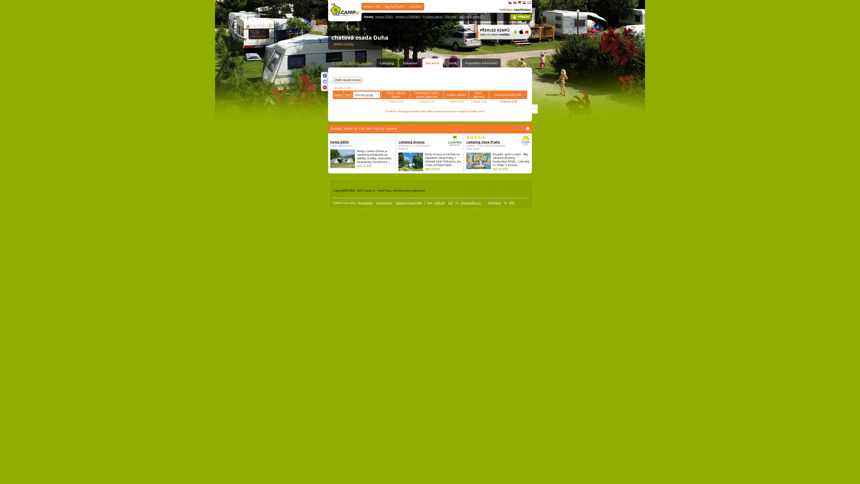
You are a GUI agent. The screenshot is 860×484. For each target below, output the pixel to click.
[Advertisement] (550, 134)
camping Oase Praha (483, 142)
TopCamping (384, 203)
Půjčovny (450, 17)
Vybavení (410, 63)
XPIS (511, 203)
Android (439, 203)
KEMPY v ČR (372, 6)
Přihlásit (523, 17)
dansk (529, 2)
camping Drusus (411, 142)
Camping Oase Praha (408, 203)
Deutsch (519, 2)
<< (351, 63)
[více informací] (492, 41)
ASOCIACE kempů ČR (472, 17)
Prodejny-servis (433, 17)
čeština (510, 2)
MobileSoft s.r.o (471, 203)
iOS (450, 203)
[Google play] (515, 41)
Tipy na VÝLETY (394, 6)
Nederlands (524, 2)
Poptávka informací (481, 63)
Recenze (432, 63)
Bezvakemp (365, 203)
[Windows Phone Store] (529, 41)
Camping (387, 63)
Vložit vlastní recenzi (348, 80)
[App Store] (521, 41)
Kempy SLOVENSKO (408, 17)
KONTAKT (415, 6)
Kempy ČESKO (384, 17)
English (515, 2)
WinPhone (494, 203)
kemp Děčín (339, 142)
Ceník (452, 63)
